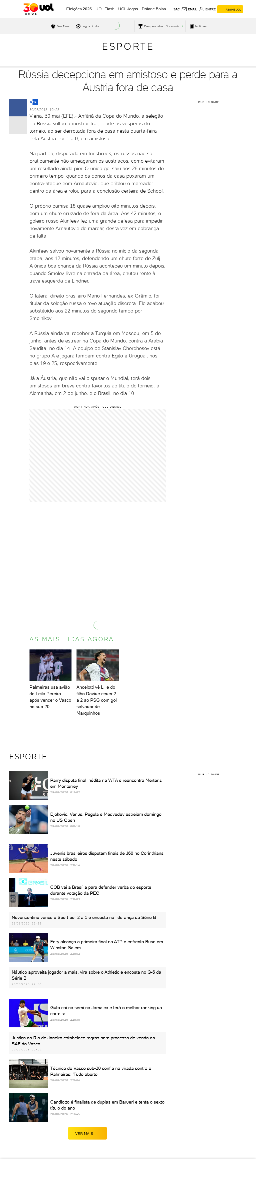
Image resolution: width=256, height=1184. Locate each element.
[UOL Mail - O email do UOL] (189, 9)
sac (177, 9)
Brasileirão (173, 26)
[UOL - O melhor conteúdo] (38, 9)
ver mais (84, 1134)
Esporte (128, 46)
